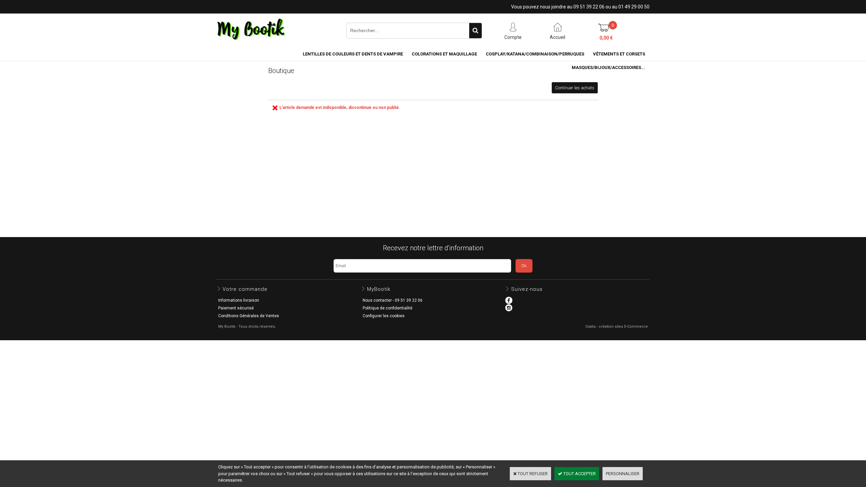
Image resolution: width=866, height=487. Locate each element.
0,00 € (606, 38)
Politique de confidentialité (387, 308)
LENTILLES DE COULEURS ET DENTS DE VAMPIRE (353, 53)
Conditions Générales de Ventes (248, 316)
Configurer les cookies (384, 316)
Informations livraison (238, 300)
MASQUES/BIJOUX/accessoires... (608, 67)
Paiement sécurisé (236, 308)
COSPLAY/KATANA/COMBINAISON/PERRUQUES (535, 53)
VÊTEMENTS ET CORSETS (619, 53)
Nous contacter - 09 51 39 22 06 (393, 300)
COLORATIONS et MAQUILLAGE (444, 53)
